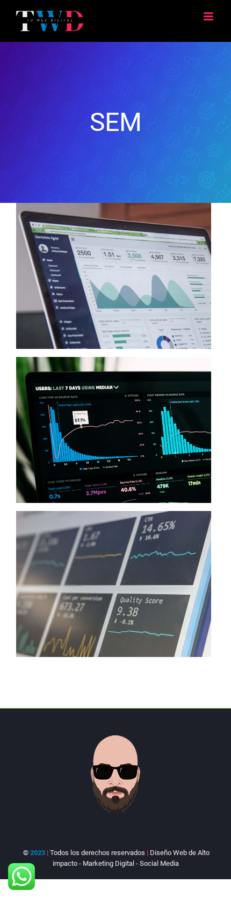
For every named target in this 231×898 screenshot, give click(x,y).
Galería (132, 275)
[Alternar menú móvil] (209, 16)
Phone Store (95, 583)
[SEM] (113, 276)
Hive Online (95, 429)
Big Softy (95, 275)
